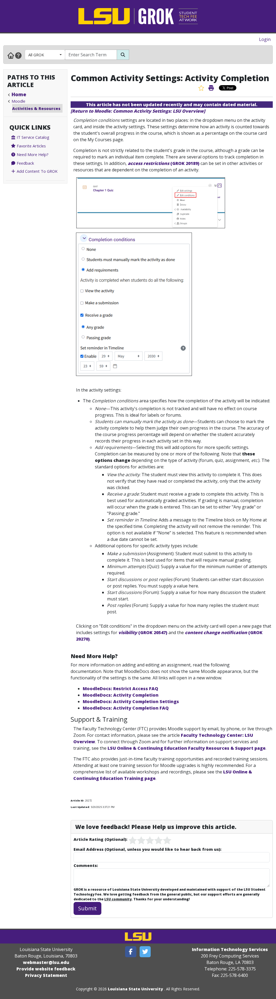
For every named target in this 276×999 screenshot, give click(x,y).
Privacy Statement (46, 975)
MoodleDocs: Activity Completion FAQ (126, 708)
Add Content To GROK (36, 171)
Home (19, 94)
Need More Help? (32, 154)
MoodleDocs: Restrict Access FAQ (120, 689)
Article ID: (77, 800)
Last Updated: (80, 807)
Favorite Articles (31, 145)
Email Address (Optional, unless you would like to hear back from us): (147, 849)
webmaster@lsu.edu (46, 962)
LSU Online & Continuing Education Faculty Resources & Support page (186, 748)
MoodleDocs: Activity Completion (120, 695)
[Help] (18, 55)
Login (265, 39)
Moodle (18, 101)
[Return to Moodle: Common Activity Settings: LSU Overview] (138, 111)
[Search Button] (123, 55)
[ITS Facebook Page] (130, 951)
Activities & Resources (36, 108)
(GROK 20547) (142, 632)
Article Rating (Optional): (100, 839)
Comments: (86, 865)
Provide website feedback (45, 969)
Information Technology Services (230, 949)
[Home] (11, 55)
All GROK (36, 54)
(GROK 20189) (163, 163)
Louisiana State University (135, 988)
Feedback (25, 163)
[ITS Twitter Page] (145, 951)
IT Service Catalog (32, 137)
